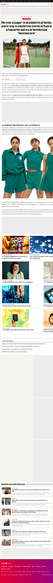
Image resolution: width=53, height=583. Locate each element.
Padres (25, 1)
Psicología (42, 1)
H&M (27, 95)
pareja (23, 571)
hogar (42, 571)
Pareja (29, 1)
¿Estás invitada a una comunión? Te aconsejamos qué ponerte (17, 349)
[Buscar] (48, 4)
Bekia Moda (23, 16)
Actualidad (9, 1)
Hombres (14, 530)
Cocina (21, 1)
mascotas (28, 571)
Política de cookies (23, 574)
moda (7, 571)
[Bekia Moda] (5, 4)
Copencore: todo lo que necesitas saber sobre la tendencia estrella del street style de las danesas (31, 522)
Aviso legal (3, 574)
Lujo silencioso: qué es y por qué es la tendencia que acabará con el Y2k (31, 490)
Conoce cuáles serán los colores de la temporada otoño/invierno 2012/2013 (20, 346)
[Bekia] (3, 1)
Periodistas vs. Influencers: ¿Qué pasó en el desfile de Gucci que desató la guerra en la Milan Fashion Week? (30, 511)
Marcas (44, 566)
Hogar (47, 1)
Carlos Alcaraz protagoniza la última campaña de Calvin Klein (29, 531)
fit (45, 571)
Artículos (14, 488)
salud (33, 571)
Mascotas (34, 1)
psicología (37, 571)
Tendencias (29, 16)
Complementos (27, 566)
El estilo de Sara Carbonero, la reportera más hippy (14, 351)
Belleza (17, 1)
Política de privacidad (12, 574)
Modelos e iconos (5, 569)
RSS (30, 574)
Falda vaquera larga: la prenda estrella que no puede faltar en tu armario (30, 501)
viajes (48, 571)
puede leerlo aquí (36, 214)
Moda (13, 1)
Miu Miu (31, 89)
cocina (15, 571)
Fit (49, 1)
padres (19, 571)
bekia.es (3, 571)
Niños (33, 566)
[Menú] (51, 4)
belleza (11, 571)
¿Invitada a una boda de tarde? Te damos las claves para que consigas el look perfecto (23, 343)
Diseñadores (18, 566)
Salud (38, 1)
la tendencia (22, 202)
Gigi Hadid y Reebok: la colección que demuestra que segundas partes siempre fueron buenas (31, 542)
